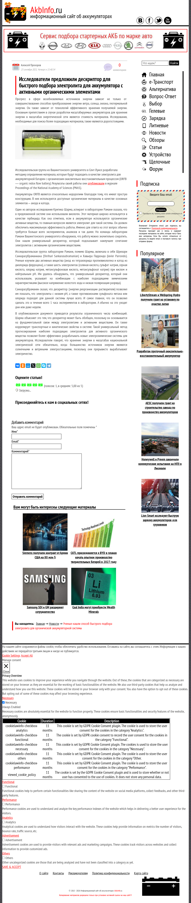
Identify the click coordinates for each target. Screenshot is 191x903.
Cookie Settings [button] (11, 655)
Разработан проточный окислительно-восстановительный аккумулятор (160, 353)
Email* (15, 441)
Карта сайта (141, 873)
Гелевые (157, 110)
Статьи (155, 147)
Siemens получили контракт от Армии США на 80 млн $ (45, 555)
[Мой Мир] (28, 365)
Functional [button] (8, 782)
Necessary (11, 702)
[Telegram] (49, 365)
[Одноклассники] (23, 365)
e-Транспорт (161, 81)
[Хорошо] (35, 385)
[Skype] (43, 365)
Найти (174, 63)
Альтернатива (162, 88)
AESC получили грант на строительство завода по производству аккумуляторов (160, 407)
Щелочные (159, 161)
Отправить (161, 209)
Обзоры (157, 139)
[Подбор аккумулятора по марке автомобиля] (95, 40)
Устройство (160, 154)
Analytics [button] (7, 817)
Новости (157, 132)
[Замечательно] (40, 385)
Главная (156, 74)
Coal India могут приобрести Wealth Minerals (93, 609)
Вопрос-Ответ (162, 96)
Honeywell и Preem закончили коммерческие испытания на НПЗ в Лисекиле (160, 463)
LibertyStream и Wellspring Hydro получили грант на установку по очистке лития (160, 299)
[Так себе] (29, 385)
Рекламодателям (78, 873)
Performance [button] (9, 800)
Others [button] (6, 853)
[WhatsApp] (38, 365)
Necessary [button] (8, 698)
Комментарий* (20, 451)
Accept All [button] (27, 655)
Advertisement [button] (10, 835)
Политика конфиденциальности (111, 873)
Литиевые (158, 125)
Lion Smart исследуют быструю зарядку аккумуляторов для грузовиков (160, 520)
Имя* (15, 431)
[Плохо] (23, 385)
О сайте (43, 873)
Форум (156, 168)
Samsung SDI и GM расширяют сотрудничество (45, 609)
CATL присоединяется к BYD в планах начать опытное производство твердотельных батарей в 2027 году (94, 557)
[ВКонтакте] (17, 365)
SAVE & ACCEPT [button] (11, 867)
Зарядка (157, 117)
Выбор (155, 103)
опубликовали (96, 183)
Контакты (58, 873)
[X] (33, 365)
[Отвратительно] (18, 385)
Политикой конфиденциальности (164, 228)
